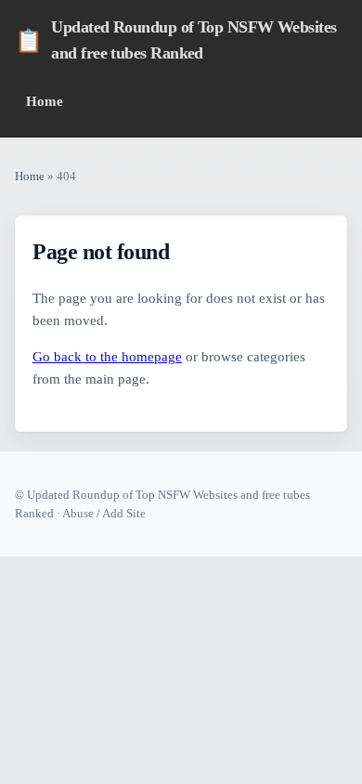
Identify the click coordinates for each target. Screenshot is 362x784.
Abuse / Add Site (104, 513)
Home (44, 101)
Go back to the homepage (107, 356)
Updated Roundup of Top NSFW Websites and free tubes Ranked (176, 40)
